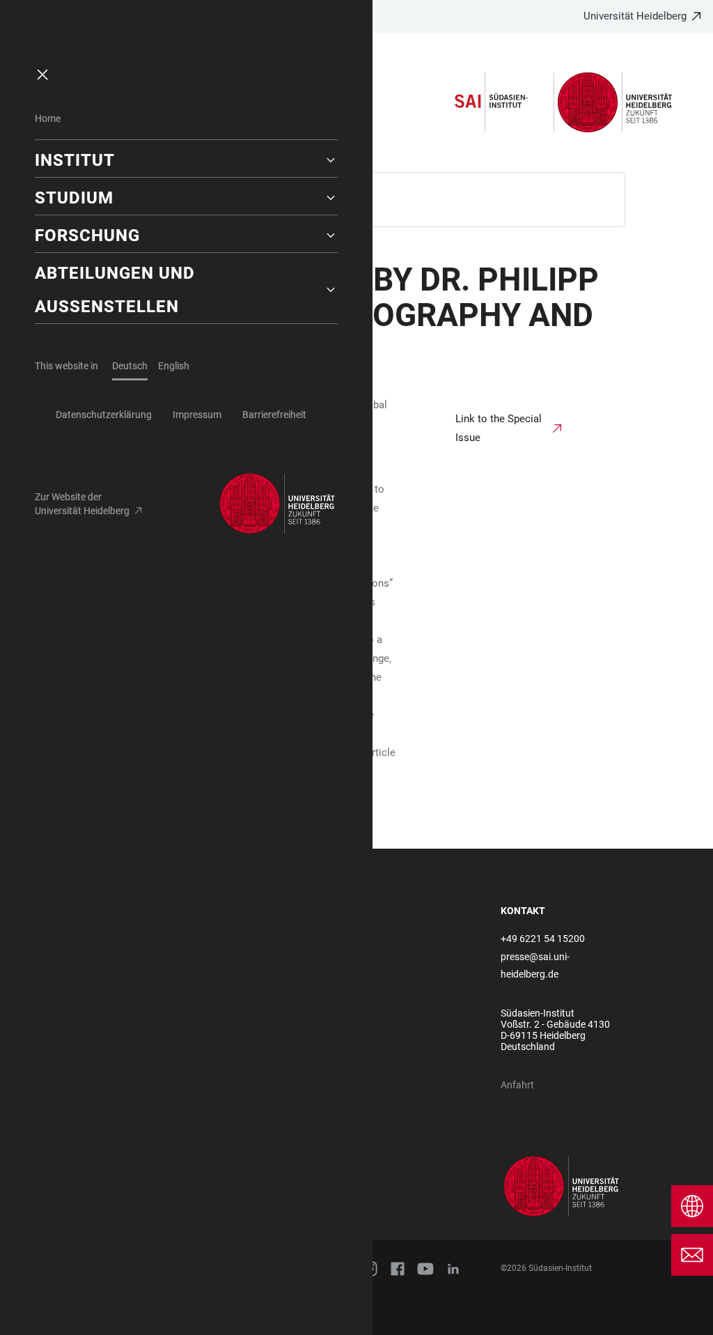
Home (48, 118)
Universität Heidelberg (635, 16)
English (173, 365)
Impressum (197, 414)
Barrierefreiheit (274, 414)
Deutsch (130, 365)
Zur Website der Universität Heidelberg (82, 503)
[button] (186, 160)
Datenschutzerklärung (104, 414)
